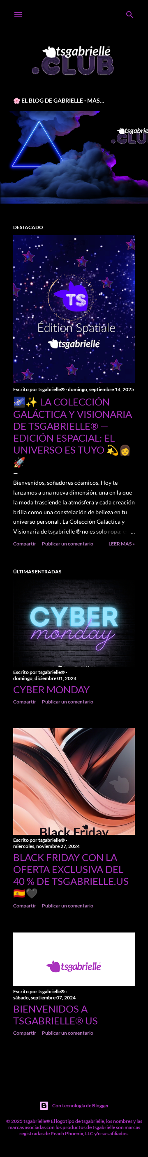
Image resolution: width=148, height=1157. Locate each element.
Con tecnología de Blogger (80, 1105)
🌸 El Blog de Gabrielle (48, 100)
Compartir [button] (24, 544)
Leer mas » (122, 544)
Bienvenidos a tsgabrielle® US (55, 1014)
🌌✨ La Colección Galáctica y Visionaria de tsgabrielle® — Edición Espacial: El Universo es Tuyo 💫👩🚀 (72, 432)
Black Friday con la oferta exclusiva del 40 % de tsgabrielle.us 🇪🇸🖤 (71, 875)
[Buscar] (130, 13)
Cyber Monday (51, 689)
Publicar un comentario (67, 544)
